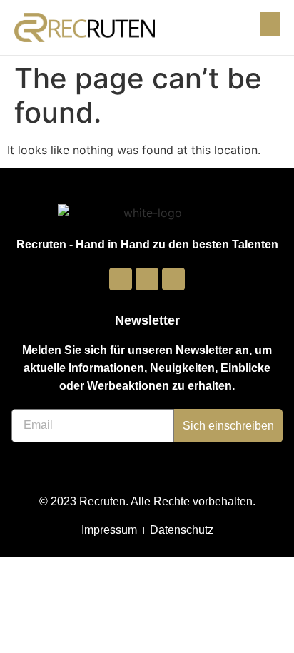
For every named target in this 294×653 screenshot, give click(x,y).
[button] (270, 24)
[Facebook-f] (120, 279)
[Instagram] (147, 279)
